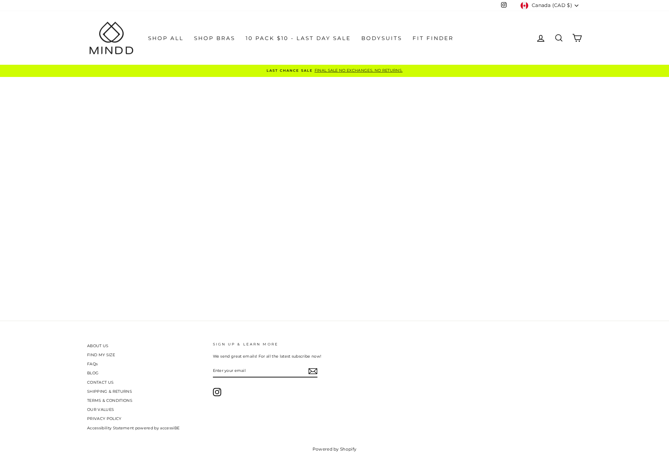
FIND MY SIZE (101, 354)
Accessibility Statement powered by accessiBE (133, 428)
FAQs (92, 363)
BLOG (93, 372)
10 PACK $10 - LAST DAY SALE (298, 38)
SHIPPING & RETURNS (109, 391)
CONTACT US (100, 382)
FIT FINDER (433, 38)
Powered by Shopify (335, 449)
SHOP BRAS (214, 38)
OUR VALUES (100, 409)
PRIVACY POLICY (104, 418)
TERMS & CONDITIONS (109, 400)
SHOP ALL (166, 38)
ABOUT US (98, 345)
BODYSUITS (381, 38)
